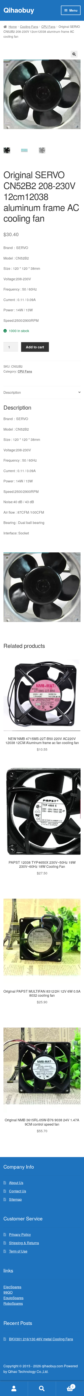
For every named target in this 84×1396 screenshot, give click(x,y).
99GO (7, 1292)
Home (13, 26)
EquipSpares (13, 1297)
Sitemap (15, 1199)
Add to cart (35, 347)
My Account (14, 1388)
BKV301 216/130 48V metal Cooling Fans (41, 1338)
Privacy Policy (20, 1234)
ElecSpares (12, 1286)
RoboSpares (13, 1303)
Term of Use (18, 1251)
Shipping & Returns (24, 1242)
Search (42, 1388)
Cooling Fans (29, 26)
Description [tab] (12, 392)
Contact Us (17, 1191)
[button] (74, 54)
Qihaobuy (18, 10)
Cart (64, 1385)
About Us (16, 1182)
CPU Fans (48, 26)
